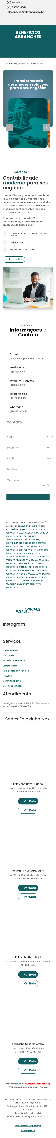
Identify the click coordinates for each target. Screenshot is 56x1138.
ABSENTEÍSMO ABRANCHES (19, 529)
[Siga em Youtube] (40, 21)
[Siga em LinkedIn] (52, 21)
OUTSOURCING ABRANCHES (33, 567)
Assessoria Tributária (14, 660)
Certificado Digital (12, 685)
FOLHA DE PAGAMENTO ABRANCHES (23, 560)
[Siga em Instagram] (35, 21)
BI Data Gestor (10, 665)
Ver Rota (30, 801)
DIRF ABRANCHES (27, 549)
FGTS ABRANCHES (41, 556)
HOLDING (7, 675)
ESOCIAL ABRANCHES (29, 553)
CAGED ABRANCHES (28, 532)
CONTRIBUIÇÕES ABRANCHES (20, 543)
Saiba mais (13, 259)
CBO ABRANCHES (27, 536)
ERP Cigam (8, 655)
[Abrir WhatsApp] (7, 1130)
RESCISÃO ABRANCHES (30, 577)
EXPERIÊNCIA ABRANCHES (18, 556)
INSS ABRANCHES (27, 563)
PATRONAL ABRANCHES (17, 570)
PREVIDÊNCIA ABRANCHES (31, 573)
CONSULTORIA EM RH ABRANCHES (22, 539)
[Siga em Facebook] (46, 21)
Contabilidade (10, 650)
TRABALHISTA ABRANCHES (32, 580)
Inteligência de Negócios (16, 670)
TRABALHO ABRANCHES (17, 584)
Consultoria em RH (27, 525)
